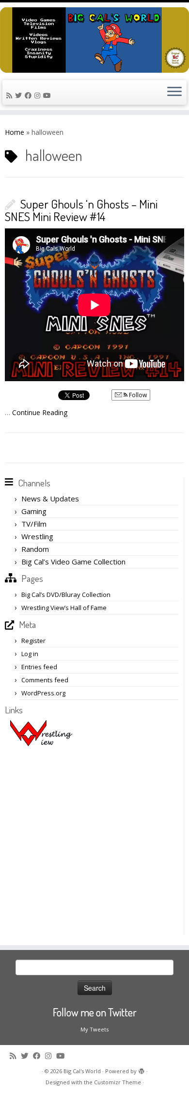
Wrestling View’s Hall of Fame (64, 607)
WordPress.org (43, 693)
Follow (137, 395)
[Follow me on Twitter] (20, 95)
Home (14, 132)
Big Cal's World (82, 1071)
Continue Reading (39, 412)
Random (35, 549)
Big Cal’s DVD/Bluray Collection (65, 594)
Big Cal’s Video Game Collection (73, 561)
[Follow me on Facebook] (29, 95)
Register (33, 640)
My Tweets (94, 1029)
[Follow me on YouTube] (48, 95)
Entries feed (39, 666)
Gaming (34, 511)
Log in (29, 653)
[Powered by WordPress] (141, 1069)
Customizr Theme (117, 1082)
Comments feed (44, 680)
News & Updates (50, 498)
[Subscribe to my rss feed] (10, 95)
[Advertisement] (94, 840)
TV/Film (34, 524)
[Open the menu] (174, 92)
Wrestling (37, 536)
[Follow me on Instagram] (38, 95)
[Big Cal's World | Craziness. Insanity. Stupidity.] (94, 40)
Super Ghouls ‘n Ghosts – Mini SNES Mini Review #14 (81, 210)
